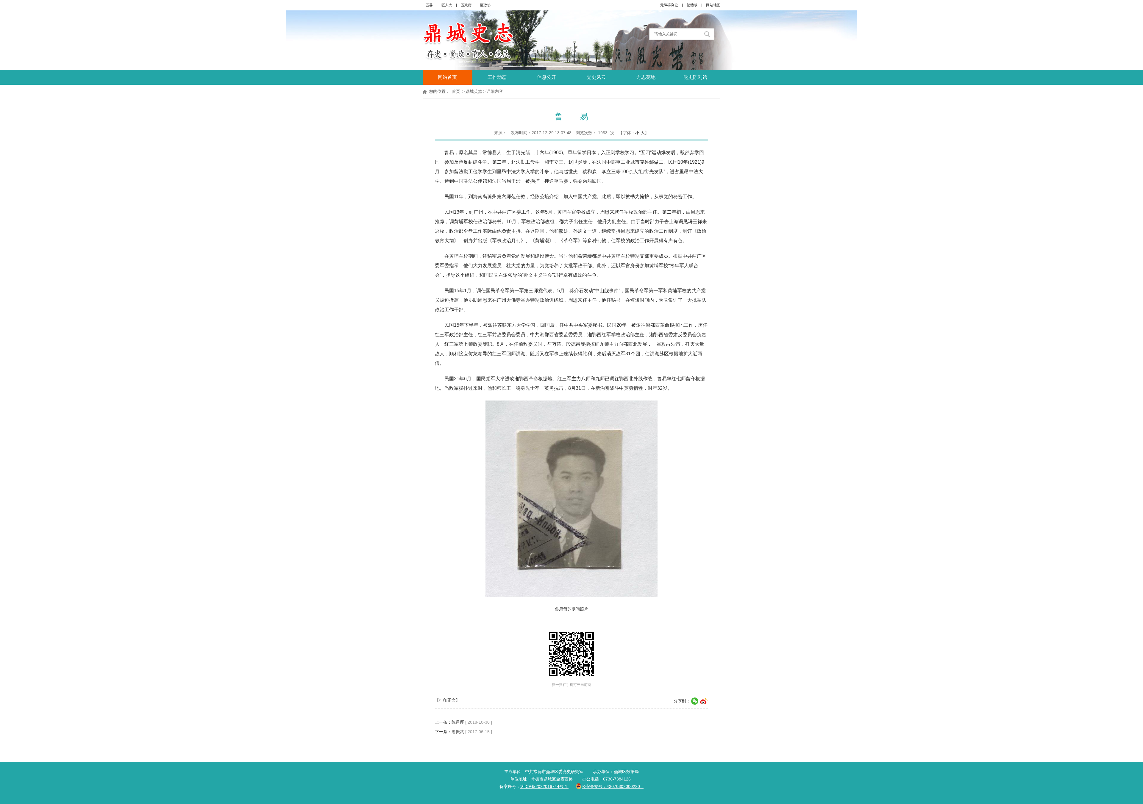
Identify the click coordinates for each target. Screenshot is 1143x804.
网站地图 (713, 5)
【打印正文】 (447, 700)
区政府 (466, 5)
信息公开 (546, 77)
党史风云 (596, 77)
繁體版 (692, 5)
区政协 (485, 5)
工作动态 (497, 77)
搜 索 (707, 34)
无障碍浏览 (669, 5)
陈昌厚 (458, 722)
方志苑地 (645, 77)
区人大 (446, 5)
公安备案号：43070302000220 (613, 786)
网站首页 (447, 77)
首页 (456, 91)
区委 (429, 5)
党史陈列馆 (695, 77)
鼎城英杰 (474, 91)
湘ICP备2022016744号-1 (544, 786)
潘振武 (458, 731)
